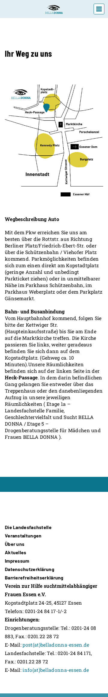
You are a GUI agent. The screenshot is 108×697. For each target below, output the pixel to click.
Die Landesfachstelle (28, 527)
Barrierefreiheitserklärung (34, 577)
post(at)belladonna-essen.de (55, 645)
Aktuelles (15, 552)
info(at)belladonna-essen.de (55, 670)
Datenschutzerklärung (29, 569)
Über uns (14, 544)
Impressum (17, 561)
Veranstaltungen (23, 535)
